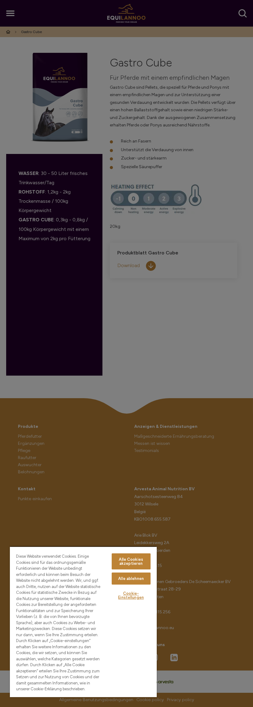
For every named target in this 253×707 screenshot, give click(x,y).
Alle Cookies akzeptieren (131, 561)
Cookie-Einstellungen (131, 595)
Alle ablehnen (131, 578)
